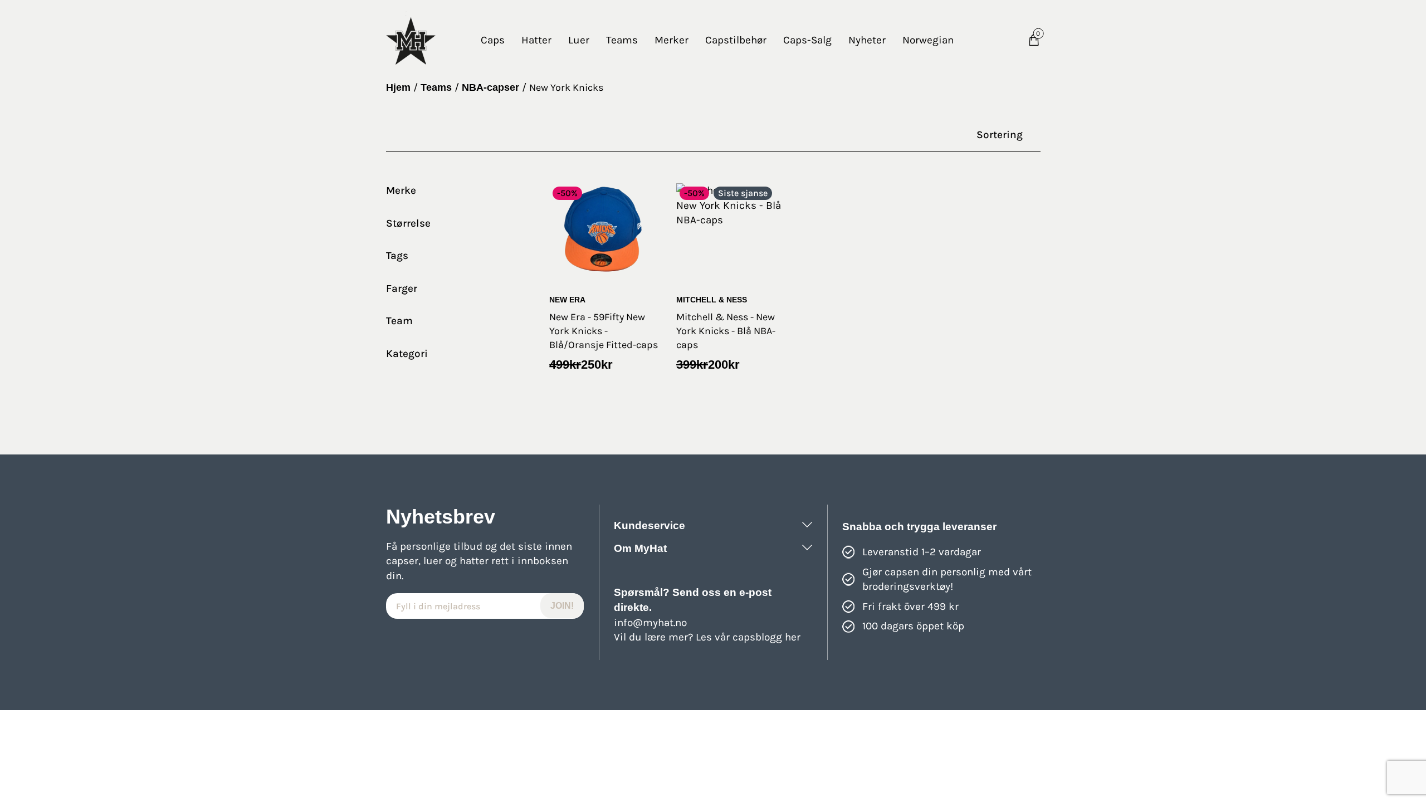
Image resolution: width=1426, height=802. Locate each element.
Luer (578, 40)
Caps (493, 40)
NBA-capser (490, 87)
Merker (671, 40)
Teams (622, 40)
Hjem (398, 87)
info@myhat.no (650, 623)
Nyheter (867, 40)
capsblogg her (766, 637)
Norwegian (928, 40)
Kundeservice (649, 525)
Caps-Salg (807, 40)
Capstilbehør (735, 40)
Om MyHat (640, 548)
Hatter (536, 40)
